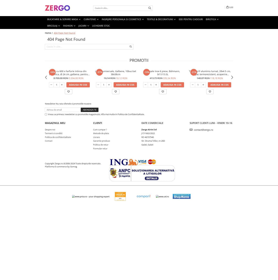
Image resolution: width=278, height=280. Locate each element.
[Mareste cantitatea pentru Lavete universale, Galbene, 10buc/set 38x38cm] (109, 84)
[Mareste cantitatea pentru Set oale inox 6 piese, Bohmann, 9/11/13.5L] (156, 84)
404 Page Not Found (64, 32)
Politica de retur (100, 144)
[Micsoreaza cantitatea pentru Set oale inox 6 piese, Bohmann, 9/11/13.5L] (145, 84)
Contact (48, 140)
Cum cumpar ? (100, 129)
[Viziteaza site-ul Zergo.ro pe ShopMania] (182, 196)
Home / (49, 32)
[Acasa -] (61, 8)
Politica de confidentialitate (58, 137)
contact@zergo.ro (203, 129)
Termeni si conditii (53, 133)
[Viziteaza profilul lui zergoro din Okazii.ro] (120, 196)
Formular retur (100, 148)
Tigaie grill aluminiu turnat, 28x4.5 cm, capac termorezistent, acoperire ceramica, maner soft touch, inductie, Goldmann (210, 73)
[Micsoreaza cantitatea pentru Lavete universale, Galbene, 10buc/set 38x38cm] (98, 84)
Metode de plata (101, 133)
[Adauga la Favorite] (68, 91)
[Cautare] (150, 8)
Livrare (96, 137)
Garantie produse (101, 140)
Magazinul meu (55, 123)
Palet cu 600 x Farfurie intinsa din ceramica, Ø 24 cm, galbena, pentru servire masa (68, 73)
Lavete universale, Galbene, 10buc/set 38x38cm (115, 73)
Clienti (97, 123)
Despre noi (50, 129)
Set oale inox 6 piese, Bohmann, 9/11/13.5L (163, 73)
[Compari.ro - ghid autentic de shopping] (143, 196)
